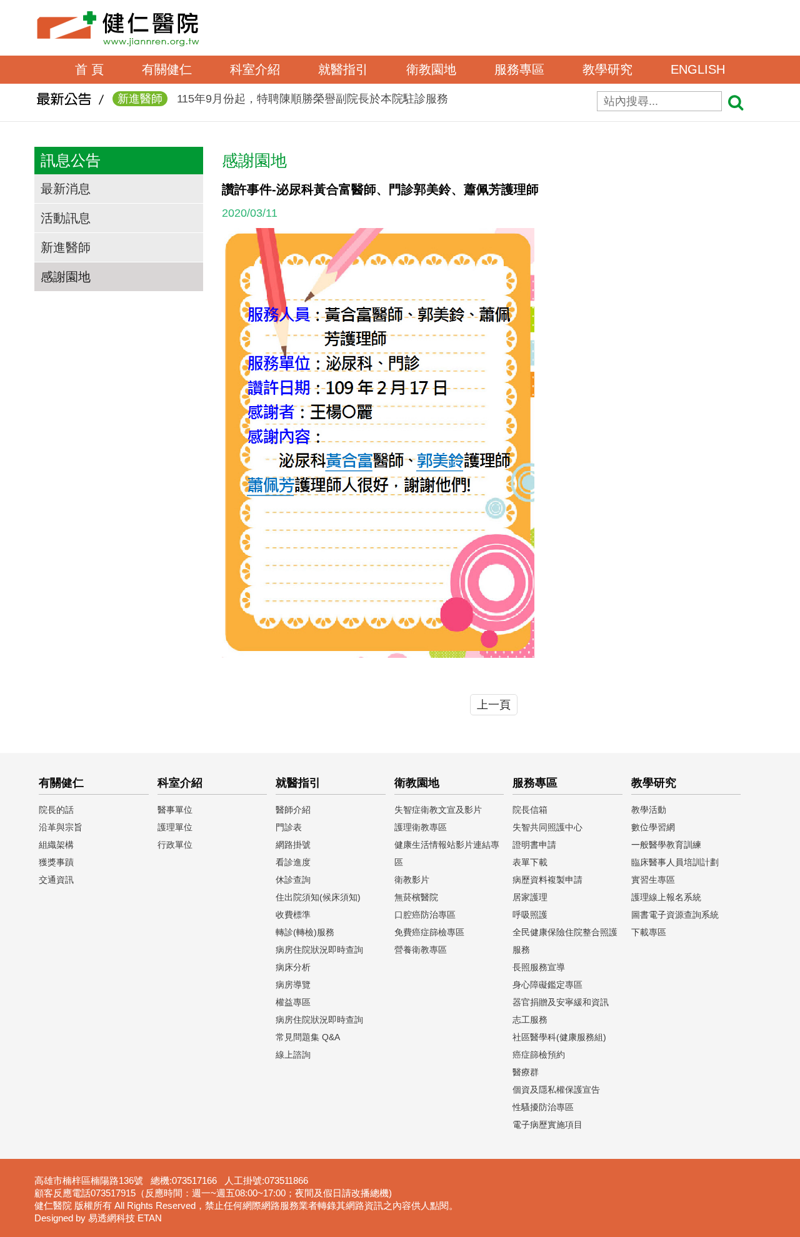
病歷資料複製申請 (547, 880)
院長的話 (56, 810)
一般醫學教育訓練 (666, 845)
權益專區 (293, 1002)
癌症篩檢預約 (538, 1055)
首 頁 (89, 69)
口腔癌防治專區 (425, 915)
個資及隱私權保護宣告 (556, 1090)
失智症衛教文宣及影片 (438, 810)
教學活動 (648, 810)
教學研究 (607, 69)
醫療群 (525, 1072)
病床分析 (293, 967)
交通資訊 (56, 880)
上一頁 (494, 704)
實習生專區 (653, 880)
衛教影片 (411, 880)
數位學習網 (653, 827)
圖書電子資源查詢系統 (675, 915)
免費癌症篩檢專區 (429, 932)
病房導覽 (293, 985)
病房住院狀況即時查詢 (319, 950)
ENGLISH (698, 69)
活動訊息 (66, 218)
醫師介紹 (293, 810)
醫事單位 (175, 810)
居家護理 (530, 897)
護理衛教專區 (420, 827)
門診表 (289, 827)
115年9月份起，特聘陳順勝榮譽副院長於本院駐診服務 (283, 98)
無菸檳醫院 (416, 897)
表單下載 (530, 862)
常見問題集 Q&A (308, 1037)
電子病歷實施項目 (547, 1125)
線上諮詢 (293, 1055)
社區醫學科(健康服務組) (559, 1037)
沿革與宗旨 (60, 827)
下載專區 (648, 932)
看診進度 (293, 862)
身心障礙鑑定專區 (547, 985)
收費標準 (293, 915)
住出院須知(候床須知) (318, 897)
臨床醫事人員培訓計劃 (675, 862)
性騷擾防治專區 (543, 1107)
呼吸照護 (530, 915)
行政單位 (175, 845)
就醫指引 (343, 69)
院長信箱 (530, 810)
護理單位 (175, 827)
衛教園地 (431, 69)
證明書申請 (534, 845)
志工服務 (530, 1020)
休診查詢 (293, 880)
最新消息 (66, 189)
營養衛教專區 (420, 950)
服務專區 (519, 69)
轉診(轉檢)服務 (305, 932)
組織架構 (56, 845)
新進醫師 (66, 247)
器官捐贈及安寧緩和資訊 (560, 1002)
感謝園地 (66, 277)
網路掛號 (293, 845)
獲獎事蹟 (56, 862)
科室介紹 (255, 69)
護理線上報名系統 (666, 897)
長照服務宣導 (538, 967)
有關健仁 (167, 69)
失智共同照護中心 (547, 827)
